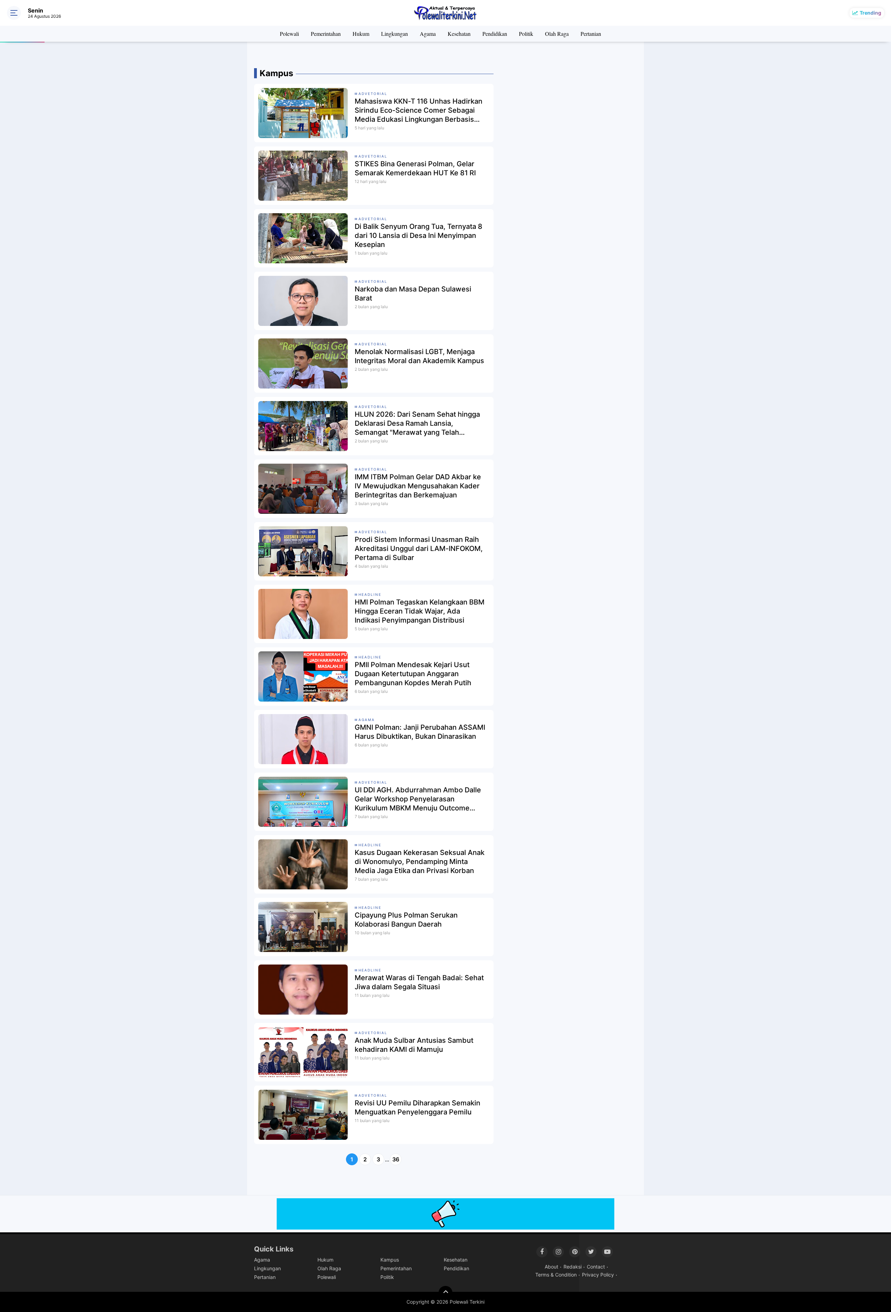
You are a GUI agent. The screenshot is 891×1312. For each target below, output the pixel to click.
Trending (870, 13)
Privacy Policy (598, 1275)
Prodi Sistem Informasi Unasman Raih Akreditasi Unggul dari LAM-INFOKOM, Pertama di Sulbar (419, 548)
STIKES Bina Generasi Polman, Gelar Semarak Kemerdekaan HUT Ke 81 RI (415, 168)
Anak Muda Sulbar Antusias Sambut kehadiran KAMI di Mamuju (414, 1045)
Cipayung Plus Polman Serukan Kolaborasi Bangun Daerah (406, 919)
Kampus (389, 1260)
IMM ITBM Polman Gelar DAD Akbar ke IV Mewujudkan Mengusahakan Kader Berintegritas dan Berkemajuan (418, 486)
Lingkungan (394, 33)
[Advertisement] (576, 111)
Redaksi (572, 1267)
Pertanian (591, 33)
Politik (526, 33)
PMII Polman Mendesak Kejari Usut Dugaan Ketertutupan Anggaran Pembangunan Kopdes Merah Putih (413, 674)
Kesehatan (459, 33)
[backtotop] (445, 1293)
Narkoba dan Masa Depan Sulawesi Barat (413, 293)
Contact (596, 1267)
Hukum (361, 33)
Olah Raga (557, 33)
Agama (428, 33)
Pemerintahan (326, 33)
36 (395, 1159)
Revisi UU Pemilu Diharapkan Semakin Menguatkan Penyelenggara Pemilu (417, 1107)
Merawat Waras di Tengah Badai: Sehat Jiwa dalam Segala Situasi (419, 982)
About (551, 1267)
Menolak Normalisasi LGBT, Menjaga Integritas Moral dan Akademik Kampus (419, 356)
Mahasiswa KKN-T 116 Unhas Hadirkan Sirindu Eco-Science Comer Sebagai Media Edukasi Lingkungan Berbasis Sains (418, 110)
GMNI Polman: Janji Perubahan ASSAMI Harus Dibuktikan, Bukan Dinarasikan (420, 732)
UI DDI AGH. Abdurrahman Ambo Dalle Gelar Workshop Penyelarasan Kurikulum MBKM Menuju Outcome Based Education (418, 799)
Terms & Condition (556, 1275)
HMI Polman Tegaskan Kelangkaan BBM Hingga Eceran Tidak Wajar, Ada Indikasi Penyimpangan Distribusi (419, 611)
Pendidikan (494, 33)
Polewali (289, 33)
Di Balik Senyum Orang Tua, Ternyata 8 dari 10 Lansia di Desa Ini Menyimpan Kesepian (418, 235)
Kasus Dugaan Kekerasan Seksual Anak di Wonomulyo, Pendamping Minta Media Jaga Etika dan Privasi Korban (419, 861)
